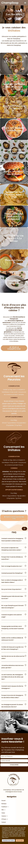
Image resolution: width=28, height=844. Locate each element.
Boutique (4, 803)
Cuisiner (4, 816)
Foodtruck (4, 806)
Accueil (3, 800)
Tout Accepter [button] (20, 840)
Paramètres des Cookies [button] (8, 840)
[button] (25, 2)
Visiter (3, 813)
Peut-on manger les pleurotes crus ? (11, 566)
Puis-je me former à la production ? (11, 589)
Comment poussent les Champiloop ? (12, 573)
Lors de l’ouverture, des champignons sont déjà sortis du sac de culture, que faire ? (12, 677)
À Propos (4, 819)
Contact (4, 822)
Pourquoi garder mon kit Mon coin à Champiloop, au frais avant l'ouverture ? (12, 629)
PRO (3, 809)
